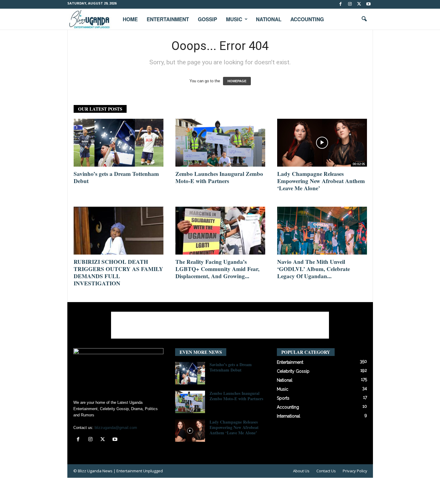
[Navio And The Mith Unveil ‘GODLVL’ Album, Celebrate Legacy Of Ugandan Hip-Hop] (322, 231)
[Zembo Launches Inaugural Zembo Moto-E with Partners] (220, 143)
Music (234, 19)
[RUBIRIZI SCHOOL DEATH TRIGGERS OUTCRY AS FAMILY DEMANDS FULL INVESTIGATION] (118, 231)
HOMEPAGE (236, 81)
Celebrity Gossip (293, 371)
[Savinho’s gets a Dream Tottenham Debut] (118, 143)
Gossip (207, 19)
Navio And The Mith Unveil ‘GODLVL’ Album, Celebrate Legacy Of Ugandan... (313, 269)
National (268, 19)
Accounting (307, 19)
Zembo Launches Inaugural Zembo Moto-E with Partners (219, 177)
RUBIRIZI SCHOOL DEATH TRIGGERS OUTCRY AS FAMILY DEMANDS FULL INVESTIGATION (118, 272)
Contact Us (326, 471)
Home (130, 19)
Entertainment (168, 19)
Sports (283, 398)
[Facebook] (340, 4)
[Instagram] (349, 4)
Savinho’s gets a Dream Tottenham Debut (116, 177)
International (288, 416)
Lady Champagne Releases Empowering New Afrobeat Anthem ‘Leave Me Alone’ (321, 181)
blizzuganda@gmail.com (116, 427)
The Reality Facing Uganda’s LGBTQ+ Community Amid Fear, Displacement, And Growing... (217, 269)
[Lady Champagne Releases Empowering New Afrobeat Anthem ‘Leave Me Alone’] (322, 143)
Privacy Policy (355, 471)
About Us (301, 471)
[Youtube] (368, 4)
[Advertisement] (220, 325)
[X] (359, 4)
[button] (364, 19)
